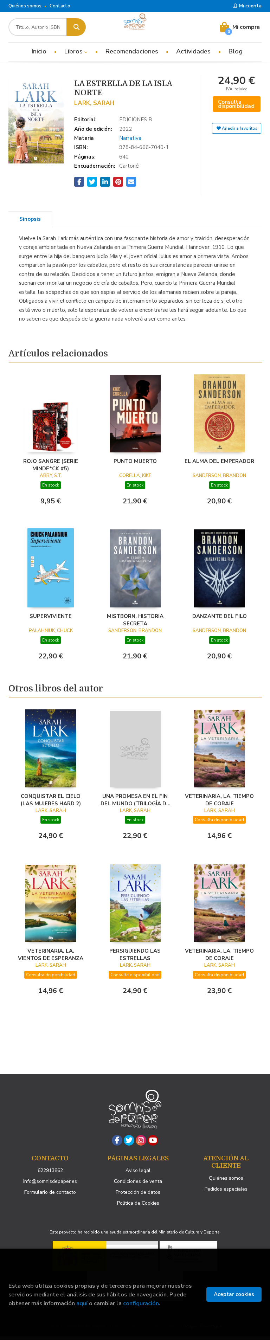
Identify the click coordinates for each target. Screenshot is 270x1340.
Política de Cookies (138, 1203)
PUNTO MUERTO (135, 461)
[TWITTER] (129, 1140)
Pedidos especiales (226, 1189)
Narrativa (130, 138)
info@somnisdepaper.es (50, 1181)
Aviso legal (138, 1170)
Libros (74, 51)
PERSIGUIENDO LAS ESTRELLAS (135, 954)
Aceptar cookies (234, 1294)
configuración (141, 1303)
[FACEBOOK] (117, 1140)
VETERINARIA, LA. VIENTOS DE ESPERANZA (50, 954)
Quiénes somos (24, 6)
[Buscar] (76, 27)
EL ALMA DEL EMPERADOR (219, 461)
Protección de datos (138, 1192)
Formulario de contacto (50, 1192)
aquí (82, 1303)
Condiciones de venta (138, 1181)
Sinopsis (30, 219)
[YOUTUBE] (153, 1140)
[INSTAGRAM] (141, 1140)
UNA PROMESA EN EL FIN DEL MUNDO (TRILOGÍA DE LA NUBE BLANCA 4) (135, 800)
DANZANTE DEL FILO (219, 616)
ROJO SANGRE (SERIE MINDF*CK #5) (50, 465)
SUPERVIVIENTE (51, 616)
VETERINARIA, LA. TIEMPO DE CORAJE (219, 800)
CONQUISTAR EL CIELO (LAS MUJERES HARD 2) (51, 800)
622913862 (50, 1170)
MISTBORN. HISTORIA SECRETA (135, 620)
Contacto (60, 6)
